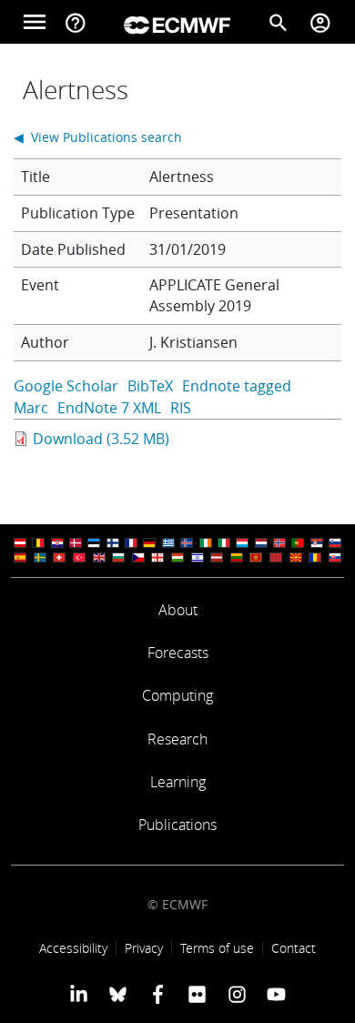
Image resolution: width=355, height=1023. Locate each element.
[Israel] (197, 557)
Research (177, 739)
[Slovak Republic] (335, 557)
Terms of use (217, 948)
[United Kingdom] (99, 557)
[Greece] (168, 543)
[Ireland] (205, 543)
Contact (293, 948)
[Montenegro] (255, 557)
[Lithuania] (236, 557)
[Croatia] (57, 543)
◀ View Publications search (98, 137)
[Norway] (279, 543)
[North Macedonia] (295, 557)
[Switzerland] (59, 557)
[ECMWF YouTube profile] (276, 994)
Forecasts (177, 653)
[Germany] (149, 543)
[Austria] (20, 543)
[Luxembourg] (242, 543)
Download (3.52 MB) (101, 439)
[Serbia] (316, 543)
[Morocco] (275, 557)
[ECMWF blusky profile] (117, 994)
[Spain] (20, 557)
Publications (177, 825)
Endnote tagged (236, 386)
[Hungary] (177, 557)
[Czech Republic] (138, 557)
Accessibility (73, 948)
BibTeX (150, 386)
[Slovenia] (335, 543)
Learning (178, 782)
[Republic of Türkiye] (79, 557)
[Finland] (112, 543)
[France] (131, 543)
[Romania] (315, 557)
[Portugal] (297, 543)
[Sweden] (40, 557)
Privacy (144, 948)
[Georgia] (157, 557)
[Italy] (224, 543)
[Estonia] (93, 543)
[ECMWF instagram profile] (236, 994)
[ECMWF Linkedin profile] (78, 994)
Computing (177, 695)
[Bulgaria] (118, 557)
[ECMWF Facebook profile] (158, 994)
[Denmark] (75, 543)
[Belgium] (38, 543)
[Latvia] (216, 557)
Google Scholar (66, 386)
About (178, 610)
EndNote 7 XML (109, 408)
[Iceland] (186, 543)
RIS (180, 408)
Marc (31, 408)
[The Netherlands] (261, 543)
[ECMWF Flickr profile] (197, 994)
